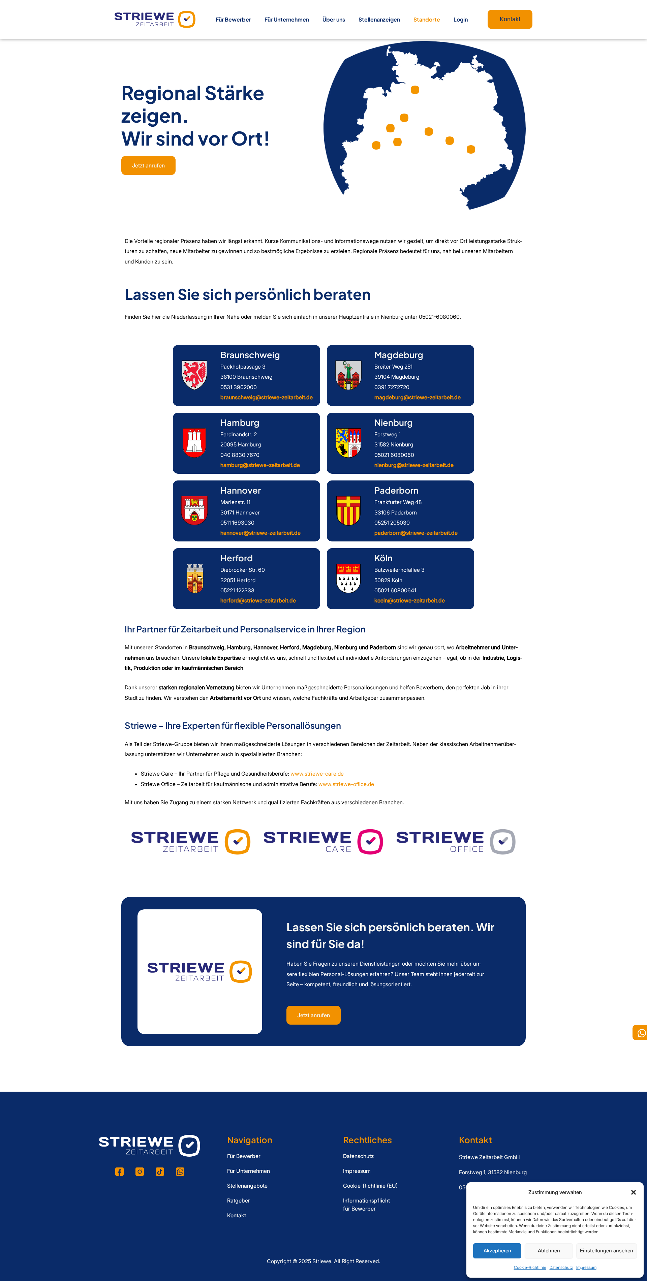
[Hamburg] (194, 443)
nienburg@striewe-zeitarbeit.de (414, 465)
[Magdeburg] (348, 375)
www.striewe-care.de (317, 773)
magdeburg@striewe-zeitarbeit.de (417, 397)
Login (461, 19)
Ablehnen (549, 1250)
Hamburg (239, 422)
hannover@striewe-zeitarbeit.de (260, 532)
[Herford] (194, 578)
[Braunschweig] (194, 375)
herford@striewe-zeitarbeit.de (258, 600)
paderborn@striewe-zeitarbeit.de (416, 532)
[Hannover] (194, 511)
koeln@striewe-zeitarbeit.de (409, 600)
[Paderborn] (348, 511)
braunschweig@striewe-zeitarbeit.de (266, 397)
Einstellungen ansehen (606, 1250)
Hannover (240, 490)
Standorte (426, 19)
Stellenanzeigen (379, 19)
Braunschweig (250, 354)
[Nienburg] (348, 443)
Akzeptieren (497, 1250)
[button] (633, 1192)
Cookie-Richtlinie (530, 1267)
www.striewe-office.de (346, 784)
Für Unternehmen (287, 19)
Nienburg (393, 422)
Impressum (586, 1267)
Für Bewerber (233, 19)
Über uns (333, 19)
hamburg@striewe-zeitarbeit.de (260, 465)
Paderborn (396, 490)
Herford (236, 557)
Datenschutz (561, 1267)
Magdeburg (398, 354)
